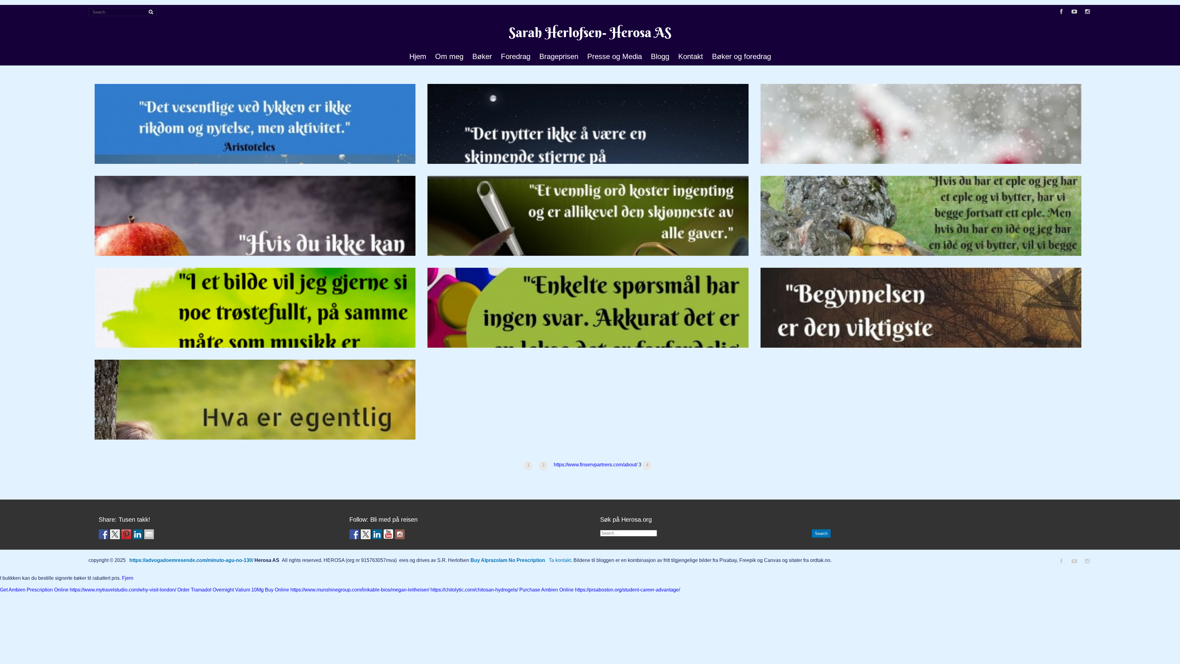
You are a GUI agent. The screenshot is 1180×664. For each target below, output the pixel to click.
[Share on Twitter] (115, 534)
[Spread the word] (103, 534)
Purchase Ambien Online (546, 589)
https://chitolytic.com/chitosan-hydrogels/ (474, 589)
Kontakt (690, 56)
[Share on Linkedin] (138, 534)
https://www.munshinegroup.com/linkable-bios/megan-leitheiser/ (359, 589)
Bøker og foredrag (741, 56)
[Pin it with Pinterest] (126, 534)
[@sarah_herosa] (366, 534)
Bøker (482, 56)
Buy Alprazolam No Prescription (507, 560)
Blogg (660, 56)
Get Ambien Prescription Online (34, 589)
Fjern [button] (127, 578)
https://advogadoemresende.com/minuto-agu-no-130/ (191, 560)
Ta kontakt (560, 560)
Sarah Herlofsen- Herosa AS (590, 32)
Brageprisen (558, 56)
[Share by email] (149, 534)
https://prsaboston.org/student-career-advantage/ (627, 589)
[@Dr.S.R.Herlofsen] (354, 534)
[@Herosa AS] (388, 534)
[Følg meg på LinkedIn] (377, 534)
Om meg (449, 56)
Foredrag (515, 56)
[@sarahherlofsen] (400, 534)
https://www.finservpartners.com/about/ (595, 464)
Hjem (417, 56)
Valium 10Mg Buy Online (262, 589)
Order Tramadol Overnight (205, 589)
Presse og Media (614, 56)
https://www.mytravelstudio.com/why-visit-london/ (123, 589)
